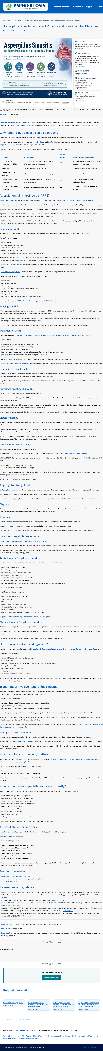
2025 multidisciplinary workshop (14, 264)
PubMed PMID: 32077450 (10, 905)
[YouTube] (95, 1047)
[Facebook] (85, 1047)
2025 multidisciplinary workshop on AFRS (16, 221)
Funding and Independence (54, 1036)
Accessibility (83, 1036)
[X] (88, 1047)
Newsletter (16, 1038)
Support (89, 7)
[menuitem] (61, 6)
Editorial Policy (38, 1036)
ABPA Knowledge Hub (13, 479)
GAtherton (23, 30)
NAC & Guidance (16, 20)
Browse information (61, 7)
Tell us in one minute (51, 978)
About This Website (25, 1036)
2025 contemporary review (10, 272)
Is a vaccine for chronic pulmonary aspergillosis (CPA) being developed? (38, 1004)
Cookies (74, 1036)
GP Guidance (28, 20)
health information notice (24, 1030)
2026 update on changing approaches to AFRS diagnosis (37, 301)
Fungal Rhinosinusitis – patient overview (15, 876)
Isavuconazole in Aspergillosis (13, 1003)
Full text (28, 916)
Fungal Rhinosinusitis (85, 125)
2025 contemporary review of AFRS (15, 363)
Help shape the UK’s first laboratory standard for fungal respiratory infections (63, 1004)
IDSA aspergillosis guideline (13, 530)
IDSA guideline (68, 911)
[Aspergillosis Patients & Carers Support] (25, 7)
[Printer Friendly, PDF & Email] (51, 942)
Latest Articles (77, 7)
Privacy (68, 1036)
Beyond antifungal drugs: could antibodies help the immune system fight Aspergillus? (88, 1004)
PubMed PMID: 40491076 (55, 900)
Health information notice (30, 1038)
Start (8, 20)
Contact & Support (9, 1036)
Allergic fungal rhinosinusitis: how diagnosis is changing (21, 879)
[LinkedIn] (92, 1047)
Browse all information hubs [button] (18, 1020)
